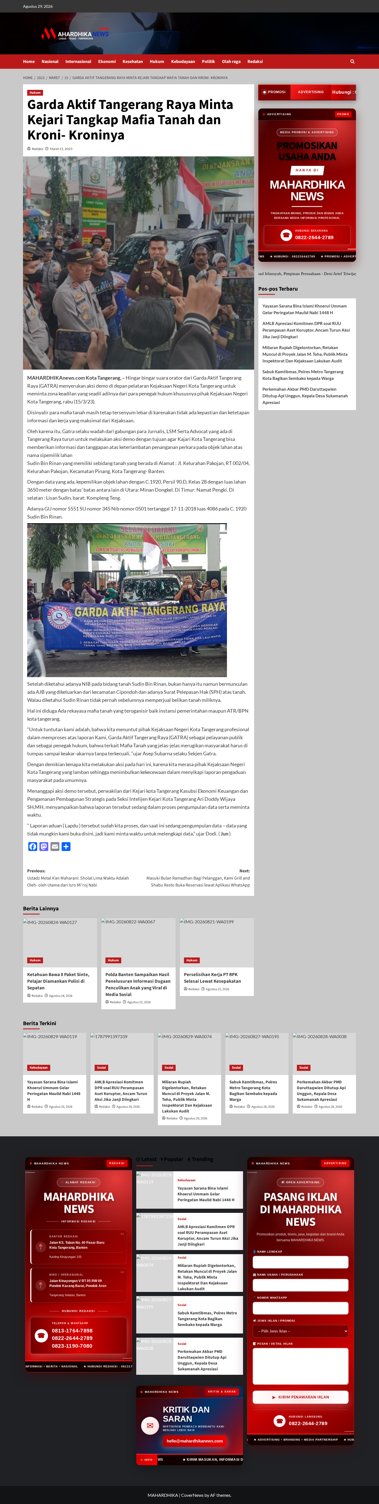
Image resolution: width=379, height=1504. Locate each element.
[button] (352, 61)
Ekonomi (107, 62)
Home (29, 62)
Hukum (157, 62)
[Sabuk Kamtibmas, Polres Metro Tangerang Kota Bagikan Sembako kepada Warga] (257, 1054)
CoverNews (192, 1495)
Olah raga (231, 62)
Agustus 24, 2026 (60, 996)
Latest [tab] (148, 1159)
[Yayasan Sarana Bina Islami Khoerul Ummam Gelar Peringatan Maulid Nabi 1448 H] (54, 1054)
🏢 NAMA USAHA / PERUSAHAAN (278, 1274)
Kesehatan (133, 62)
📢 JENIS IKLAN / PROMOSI (274, 1320)
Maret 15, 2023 (61, 149)
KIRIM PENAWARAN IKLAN (300, 1397)
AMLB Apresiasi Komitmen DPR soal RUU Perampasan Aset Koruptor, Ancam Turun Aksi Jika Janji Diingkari (306, 330)
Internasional (78, 62)
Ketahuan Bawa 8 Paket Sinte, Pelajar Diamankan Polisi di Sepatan (58, 981)
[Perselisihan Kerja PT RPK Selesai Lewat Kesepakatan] (217, 942)
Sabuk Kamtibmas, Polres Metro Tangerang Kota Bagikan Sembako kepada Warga (302, 375)
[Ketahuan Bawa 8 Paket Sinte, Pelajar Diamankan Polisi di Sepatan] (60, 942)
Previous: (78, 878)
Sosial (101, 1067)
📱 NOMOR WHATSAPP (270, 1297)
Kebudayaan (183, 62)
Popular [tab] (173, 1159)
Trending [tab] (202, 1159)
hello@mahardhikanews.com (195, 1441)
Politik (208, 62)
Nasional (50, 62)
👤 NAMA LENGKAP (267, 1251)
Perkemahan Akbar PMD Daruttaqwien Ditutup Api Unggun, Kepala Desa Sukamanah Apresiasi (305, 396)
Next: (198, 878)
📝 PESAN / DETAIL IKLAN (273, 1343)
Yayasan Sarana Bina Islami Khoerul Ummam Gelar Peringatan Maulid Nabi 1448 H (304, 309)
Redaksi (255, 62)
